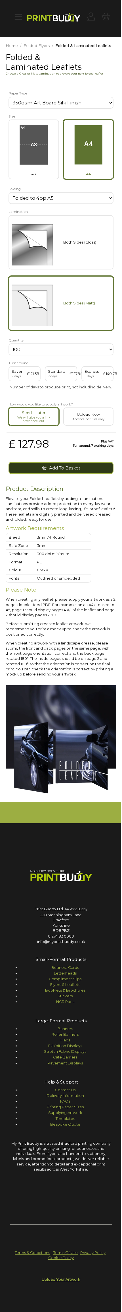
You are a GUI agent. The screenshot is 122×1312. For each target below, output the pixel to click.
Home (12, 45)
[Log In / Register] (91, 17)
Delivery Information (65, 1095)
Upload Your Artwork (61, 1279)
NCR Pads (65, 1001)
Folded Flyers (37, 45)
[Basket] (105, 17)
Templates (65, 1118)
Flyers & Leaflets (65, 984)
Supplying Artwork (65, 1112)
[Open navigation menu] (18, 17)
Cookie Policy (61, 1257)
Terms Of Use (65, 1252)
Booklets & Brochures (65, 990)
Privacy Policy (93, 1252)
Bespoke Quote (65, 1124)
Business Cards (65, 967)
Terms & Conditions (32, 1252)
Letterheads (65, 973)
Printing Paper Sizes (65, 1107)
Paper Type (18, 93)
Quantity (16, 340)
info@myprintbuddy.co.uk (61, 941)
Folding (15, 189)
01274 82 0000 (61, 936)
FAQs (65, 1101)
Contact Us (65, 1090)
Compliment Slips (65, 979)
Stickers (65, 996)
